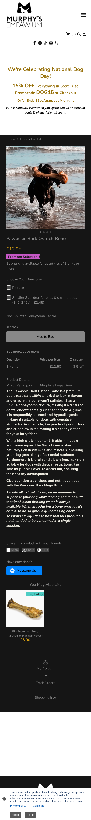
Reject (30, 814)
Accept (15, 814)
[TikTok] (45, 43)
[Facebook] (34, 43)
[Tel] (56, 43)
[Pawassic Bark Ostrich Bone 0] (45, 187)
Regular (18, 287)
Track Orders (45, 683)
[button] (24, 570)
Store (10, 139)
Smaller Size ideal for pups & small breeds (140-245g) (44, 300)
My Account (46, 668)
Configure (38, 805)
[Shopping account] (84, 34)
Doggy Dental (30, 139)
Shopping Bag (45, 697)
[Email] (51, 43)
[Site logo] (24, 14)
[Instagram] (40, 43)
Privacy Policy (18, 805)
